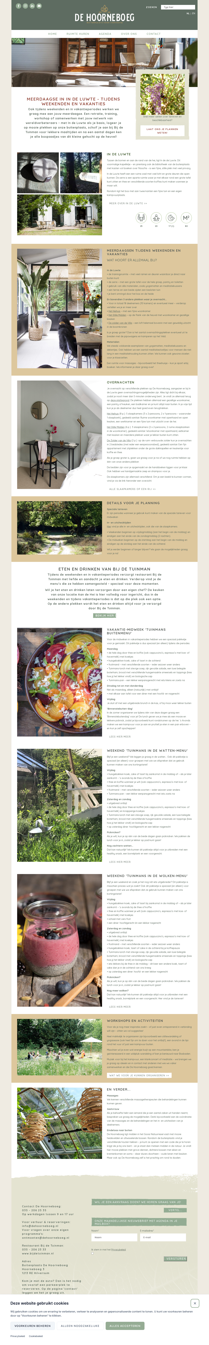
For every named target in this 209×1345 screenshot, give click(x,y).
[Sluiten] (195, 1303)
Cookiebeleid (36, 1336)
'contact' (71, 1288)
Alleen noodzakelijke (80, 1326)
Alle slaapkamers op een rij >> (132, 489)
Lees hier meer (120, 736)
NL (188, 13)
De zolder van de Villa (120, 322)
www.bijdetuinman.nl (38, 1253)
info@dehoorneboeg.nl (40, 1226)
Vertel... (175, 1210)
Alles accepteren (125, 1326)
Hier (109, 526)
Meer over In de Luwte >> (128, 203)
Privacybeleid (118, 1249)
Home (52, 33)
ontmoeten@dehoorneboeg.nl (45, 1237)
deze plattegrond (120, 400)
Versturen (176, 1258)
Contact (154, 33)
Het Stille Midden (117, 315)
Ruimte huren (78, 33)
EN (193, 13)
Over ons (129, 33)
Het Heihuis (114, 311)
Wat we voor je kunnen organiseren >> (139, 1075)
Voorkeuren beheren (33, 1326)
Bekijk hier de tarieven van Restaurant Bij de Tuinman (106, 615)
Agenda (105, 33)
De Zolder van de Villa (119, 440)
